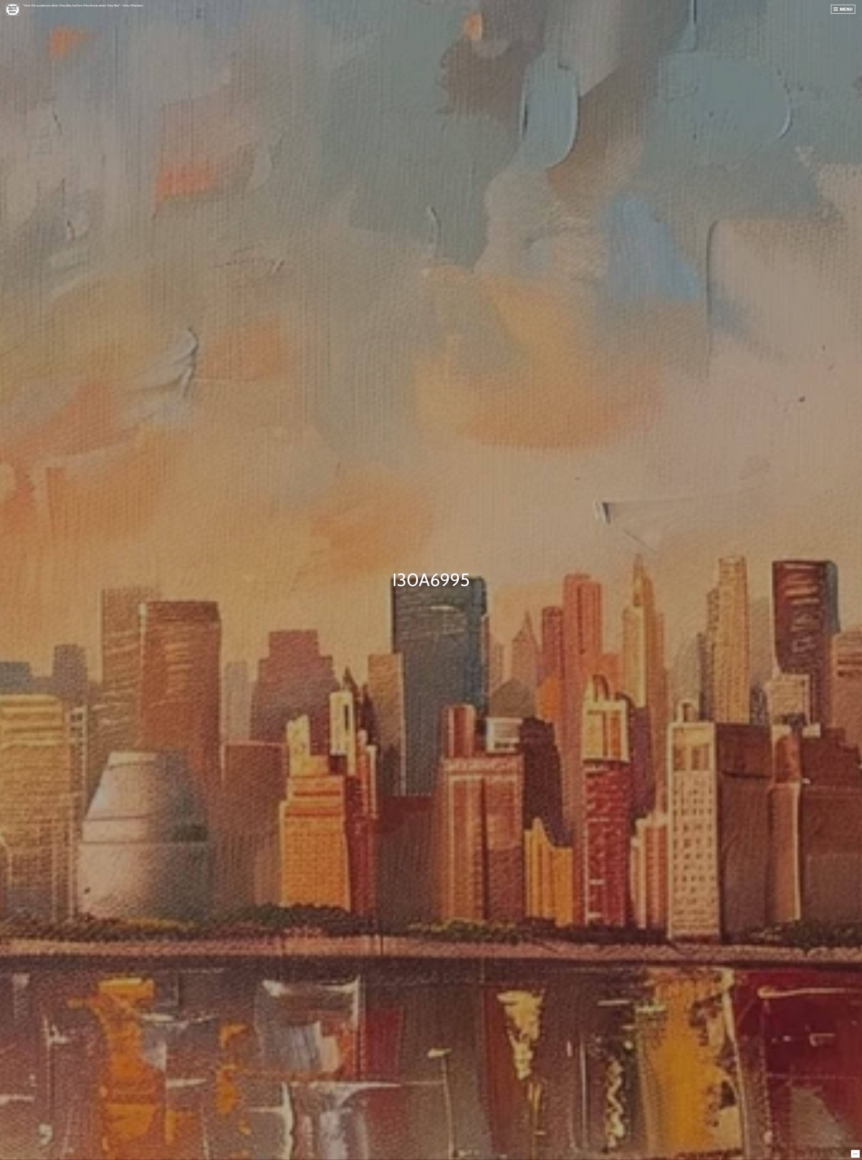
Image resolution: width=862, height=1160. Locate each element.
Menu (846, 9)
